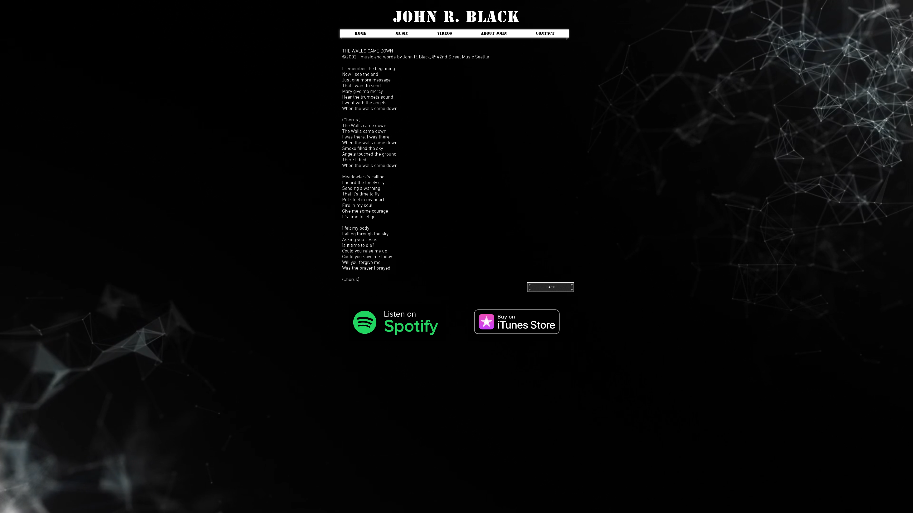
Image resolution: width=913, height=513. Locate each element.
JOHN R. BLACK (456, 16)
